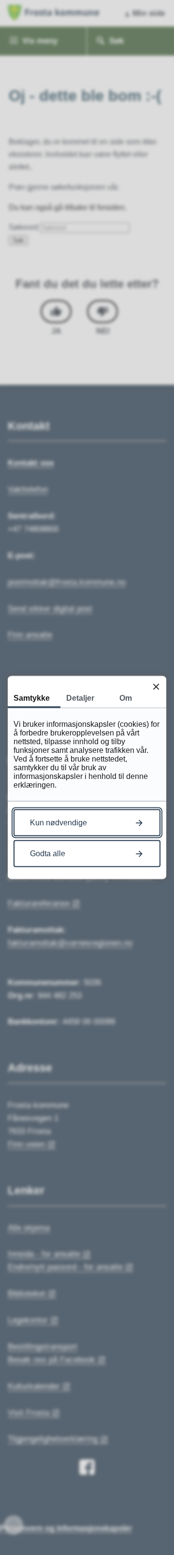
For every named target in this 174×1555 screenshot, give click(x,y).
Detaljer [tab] (80, 698)
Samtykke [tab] (32, 698)
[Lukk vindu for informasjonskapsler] (156, 686)
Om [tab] (125, 698)
